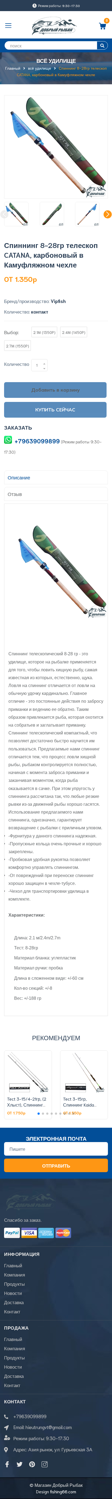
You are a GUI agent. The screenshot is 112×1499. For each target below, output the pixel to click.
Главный (13, 1265)
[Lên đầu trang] (104, 1473)
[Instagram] (45, 1464)
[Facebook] (7, 1464)
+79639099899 (37, 440)
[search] (102, 45)
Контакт (12, 1311)
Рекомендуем (56, 1037)
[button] (108, 214)
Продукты (14, 1284)
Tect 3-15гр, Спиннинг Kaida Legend (78, 1105)
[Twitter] (20, 1464)
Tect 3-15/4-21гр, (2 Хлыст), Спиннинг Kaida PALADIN (26, 1105)
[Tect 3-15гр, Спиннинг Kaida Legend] (84, 1072)
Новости (13, 1293)
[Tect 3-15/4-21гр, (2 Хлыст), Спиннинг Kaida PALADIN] (28, 1072)
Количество (16, 364)
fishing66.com (63, 1491)
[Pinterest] (32, 1464)
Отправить (56, 1165)
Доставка (14, 1302)
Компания (14, 1274)
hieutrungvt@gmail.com (49, 1427)
